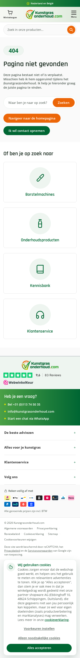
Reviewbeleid (12, 534)
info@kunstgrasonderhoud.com (31, 411)
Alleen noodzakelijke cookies (39, 638)
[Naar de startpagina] (44, 14)
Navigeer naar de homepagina (32, 118)
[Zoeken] (71, 30)
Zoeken (64, 102)
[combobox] (36, 29)
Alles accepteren (39, 648)
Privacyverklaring (47, 528)
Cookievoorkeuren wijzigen (20, 539)
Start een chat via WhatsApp (28, 418)
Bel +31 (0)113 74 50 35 (24, 404)
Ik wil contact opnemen (27, 130)
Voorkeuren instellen (39, 629)
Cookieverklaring (34, 534)
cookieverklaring (57, 620)
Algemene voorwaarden (18, 528)
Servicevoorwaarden (40, 550)
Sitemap (53, 534)
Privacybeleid (12, 550)
